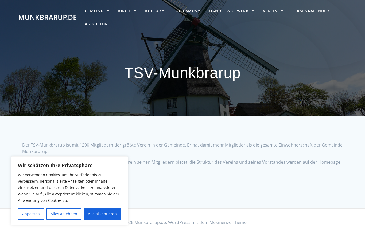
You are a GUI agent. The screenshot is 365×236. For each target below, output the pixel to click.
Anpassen (31, 213)
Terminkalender (310, 10)
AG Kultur (96, 23)
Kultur (153, 10)
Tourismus (185, 10)
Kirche (125, 10)
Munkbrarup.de (47, 17)
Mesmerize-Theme (228, 222)
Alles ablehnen (64, 213)
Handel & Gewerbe (230, 10)
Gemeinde (95, 10)
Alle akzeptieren (102, 213)
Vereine (271, 10)
